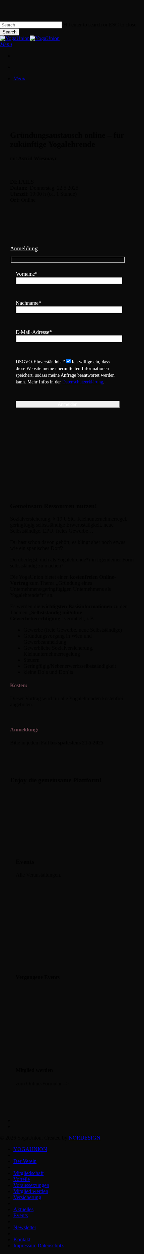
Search (9, 31)
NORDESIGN (84, 1138)
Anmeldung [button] (24, 248)
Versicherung (27, 1197)
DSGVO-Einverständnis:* (40, 361)
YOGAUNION (30, 1149)
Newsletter (24, 1227)
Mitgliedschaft (28, 1173)
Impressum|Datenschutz (38, 1245)
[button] (6, 44)
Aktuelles (23, 1209)
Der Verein (25, 1161)
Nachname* (28, 303)
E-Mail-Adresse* (34, 332)
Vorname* (27, 274)
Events (20, 1215)
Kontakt (21, 1239)
